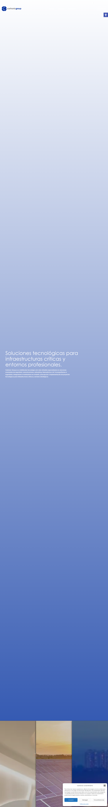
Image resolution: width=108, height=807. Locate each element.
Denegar (85, 800)
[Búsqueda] (92, 3)
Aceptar (71, 800)
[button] (106, 15)
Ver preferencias (99, 800)
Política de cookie (84, 804)
